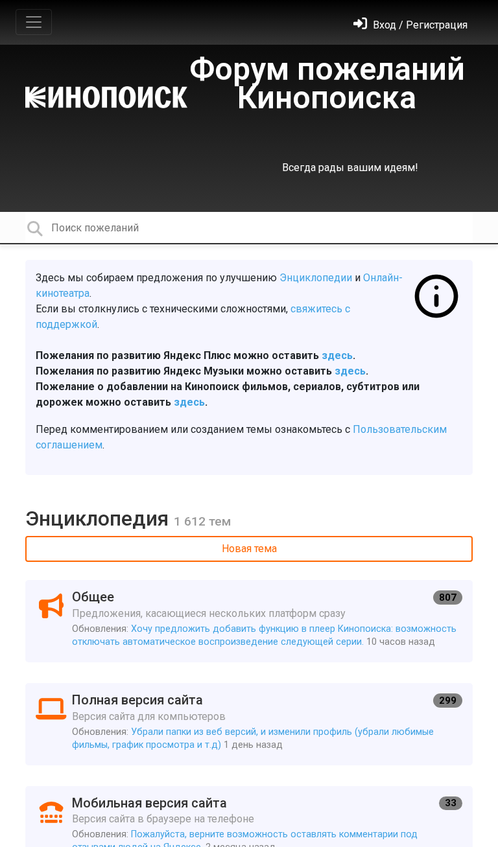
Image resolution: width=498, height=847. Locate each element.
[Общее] (249, 621)
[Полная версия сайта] (249, 724)
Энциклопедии (315, 278)
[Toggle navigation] (34, 22)
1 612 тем (202, 521)
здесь (337, 355)
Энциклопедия (99, 518)
